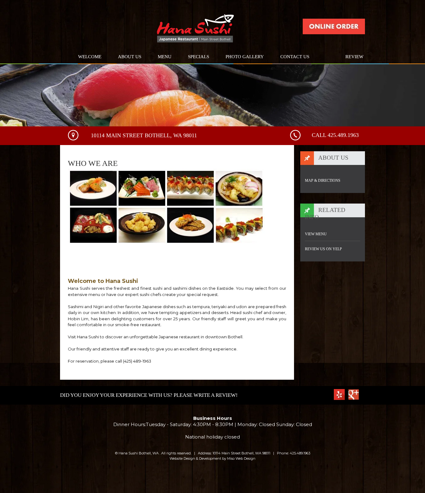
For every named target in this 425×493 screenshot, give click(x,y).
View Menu (316, 234)
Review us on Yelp (323, 249)
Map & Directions (322, 180)
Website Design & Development (195, 458)
